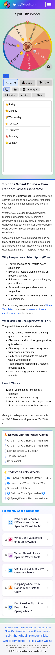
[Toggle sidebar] (6, 76)
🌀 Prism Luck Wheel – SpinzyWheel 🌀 (29, 483)
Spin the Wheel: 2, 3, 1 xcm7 (22, 451)
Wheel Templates (14, 640)
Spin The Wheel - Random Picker (28, 635)
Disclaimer (21, 631)
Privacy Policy (11, 627)
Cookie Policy (44, 627)
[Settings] (48, 66)
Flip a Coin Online (40, 640)
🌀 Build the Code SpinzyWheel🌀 (26, 493)
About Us (9, 631)
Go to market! (14, 461)
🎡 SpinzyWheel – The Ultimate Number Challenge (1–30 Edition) (29, 498)
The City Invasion (16, 456)
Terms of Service (28, 627)
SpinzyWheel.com (24, 4)
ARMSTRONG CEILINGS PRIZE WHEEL (29, 440)
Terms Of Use (34, 631)
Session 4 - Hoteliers (18, 488)
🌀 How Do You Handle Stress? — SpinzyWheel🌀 (29, 478)
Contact (46, 631)
